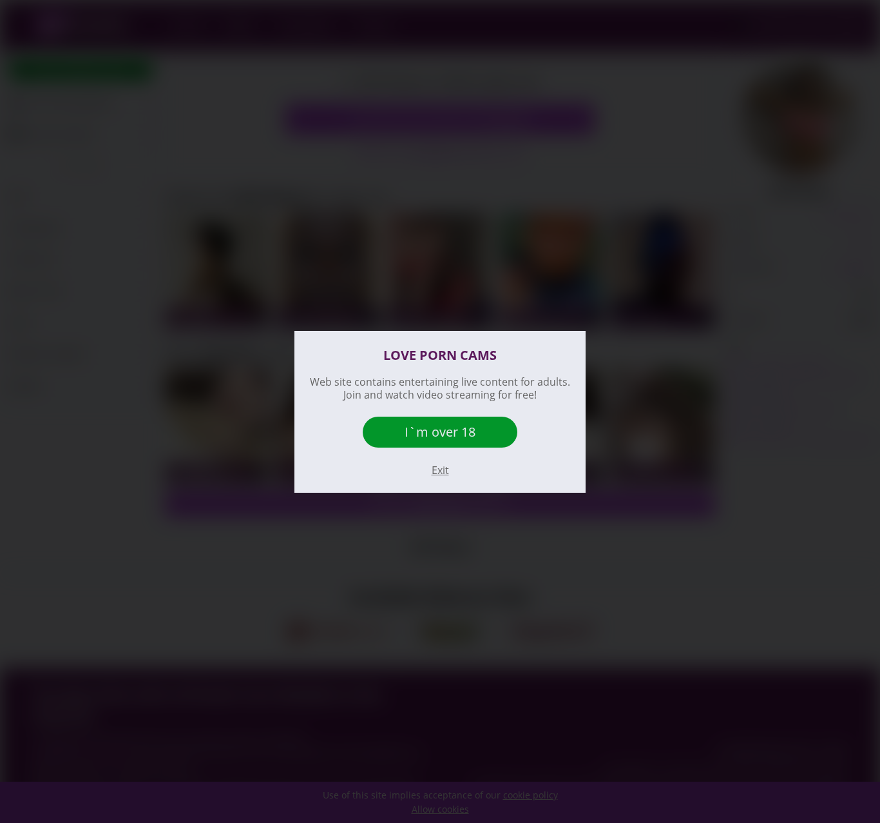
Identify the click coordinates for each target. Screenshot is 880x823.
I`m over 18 (440, 432)
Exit (440, 470)
